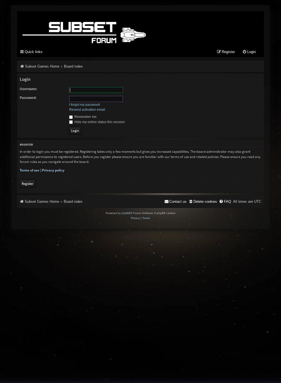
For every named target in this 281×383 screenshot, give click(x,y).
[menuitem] (249, 52)
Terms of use (30, 170)
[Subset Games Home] (118, 28)
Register (27, 183)
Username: (28, 89)
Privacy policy (53, 170)
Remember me (85, 117)
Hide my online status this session (99, 122)
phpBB (126, 213)
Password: (28, 98)
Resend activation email (87, 110)
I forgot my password (84, 105)
